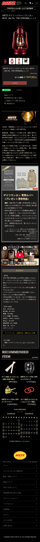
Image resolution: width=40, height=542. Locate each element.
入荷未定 (15, 83)
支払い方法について (10, 487)
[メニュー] (37, 3)
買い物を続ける (9, 103)
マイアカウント (8, 504)
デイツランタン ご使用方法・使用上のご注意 (20, 333)
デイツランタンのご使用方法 (13, 471)
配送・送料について (10, 476)
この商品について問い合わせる (14, 101)
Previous (4, 39)
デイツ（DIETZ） (11, 11)
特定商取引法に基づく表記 (13, 98)
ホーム (2, 11)
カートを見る (7, 520)
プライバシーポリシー (10, 498)
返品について (8, 95)
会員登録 (6, 509)
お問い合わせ (7, 525)
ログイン (6, 515)
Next (35, 39)
